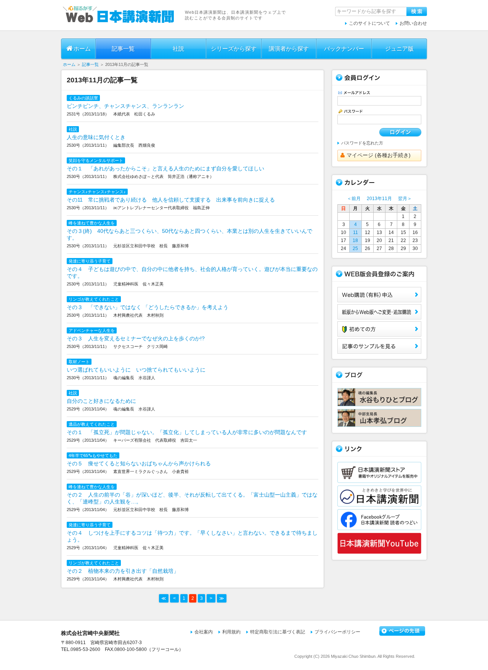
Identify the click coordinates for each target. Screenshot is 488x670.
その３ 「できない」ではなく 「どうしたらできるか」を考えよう (147, 307)
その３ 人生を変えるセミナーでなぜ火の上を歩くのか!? (136, 338)
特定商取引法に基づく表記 (277, 632)
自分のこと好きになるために (101, 401)
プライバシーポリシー (337, 632)
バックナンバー (344, 48)
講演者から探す (289, 48)
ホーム (82, 48)
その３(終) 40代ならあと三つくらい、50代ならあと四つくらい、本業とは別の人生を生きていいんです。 (189, 234)
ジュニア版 (399, 48)
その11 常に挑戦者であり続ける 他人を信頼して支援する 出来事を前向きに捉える (171, 200)
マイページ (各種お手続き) (379, 155)
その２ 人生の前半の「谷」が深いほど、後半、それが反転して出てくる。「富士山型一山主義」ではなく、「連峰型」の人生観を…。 (192, 498)
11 (355, 232)
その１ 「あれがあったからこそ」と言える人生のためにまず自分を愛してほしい (165, 168)
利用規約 (231, 632)
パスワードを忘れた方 (362, 143)
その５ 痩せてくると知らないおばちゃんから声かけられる (139, 463)
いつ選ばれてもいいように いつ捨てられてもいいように (136, 370)
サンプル (379, 346)
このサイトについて (369, 23)
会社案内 (203, 632)
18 (355, 240)
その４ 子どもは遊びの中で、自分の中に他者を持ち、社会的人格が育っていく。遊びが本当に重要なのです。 (192, 272)
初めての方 (379, 329)
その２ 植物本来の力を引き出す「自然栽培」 (123, 571)
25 (355, 248)
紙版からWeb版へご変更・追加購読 (379, 311)
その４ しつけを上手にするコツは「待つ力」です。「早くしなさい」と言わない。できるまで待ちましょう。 (192, 536)
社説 (178, 48)
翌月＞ (405, 198)
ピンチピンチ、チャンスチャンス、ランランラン (125, 106)
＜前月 (354, 198)
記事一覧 (123, 48)
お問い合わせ (413, 23)
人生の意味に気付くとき (96, 137)
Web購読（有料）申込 (379, 294)
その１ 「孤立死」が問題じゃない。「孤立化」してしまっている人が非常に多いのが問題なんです (187, 432)
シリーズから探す (234, 48)
